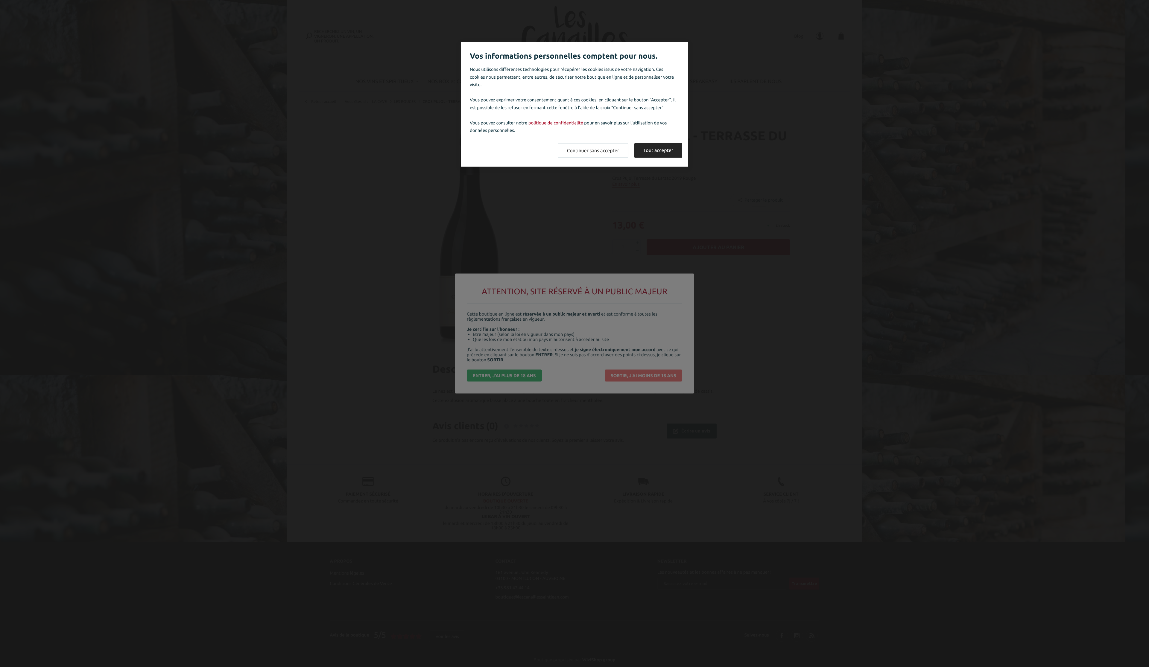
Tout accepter (658, 150)
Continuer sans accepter (593, 150)
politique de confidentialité (555, 122)
